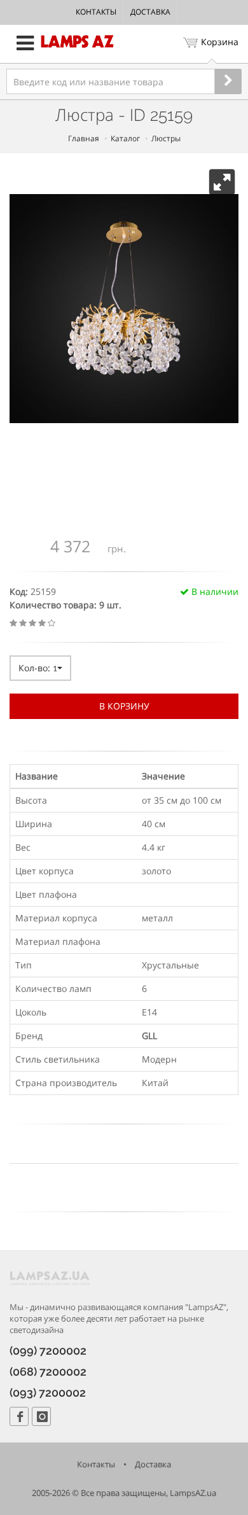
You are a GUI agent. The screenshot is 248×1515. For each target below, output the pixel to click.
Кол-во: (37, 668)
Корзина (219, 42)
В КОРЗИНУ (124, 706)
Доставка (150, 11)
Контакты (96, 11)
